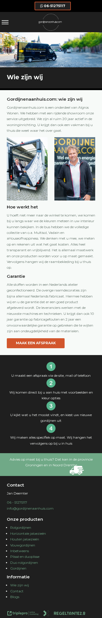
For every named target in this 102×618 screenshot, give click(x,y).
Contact (17, 591)
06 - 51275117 (17, 502)
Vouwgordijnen (22, 545)
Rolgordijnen (20, 527)
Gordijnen (18, 568)
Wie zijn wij (19, 585)
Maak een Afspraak (36, 343)
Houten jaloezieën (24, 539)
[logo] (50, 29)
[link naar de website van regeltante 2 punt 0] (64, 614)
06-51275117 (54, 6)
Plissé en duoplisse (24, 556)
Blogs (14, 597)
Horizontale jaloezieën (28, 533)
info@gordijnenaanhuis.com (30, 508)
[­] (5, 22)
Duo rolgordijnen (24, 562)
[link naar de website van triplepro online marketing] (23, 614)
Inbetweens (19, 551)
